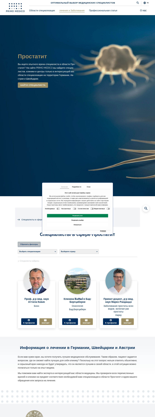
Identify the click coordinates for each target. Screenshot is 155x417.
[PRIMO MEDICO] (15, 7)
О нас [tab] (89, 187)
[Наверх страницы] (146, 411)
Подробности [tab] (76, 187)
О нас (143, 10)
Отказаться (77, 225)
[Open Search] (138, 3)
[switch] (74, 209)
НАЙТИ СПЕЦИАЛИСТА (33, 85)
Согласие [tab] (64, 187)
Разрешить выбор (77, 220)
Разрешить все (78, 215)
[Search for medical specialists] (146, 208)
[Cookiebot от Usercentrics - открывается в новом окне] (101, 231)
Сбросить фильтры (29, 244)
